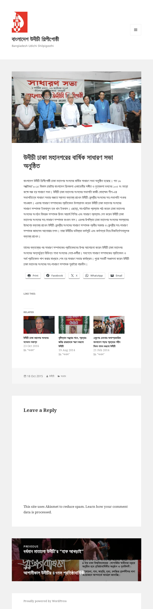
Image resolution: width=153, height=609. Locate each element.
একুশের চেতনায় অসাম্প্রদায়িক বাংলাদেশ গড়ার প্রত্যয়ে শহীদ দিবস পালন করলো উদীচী (107, 342)
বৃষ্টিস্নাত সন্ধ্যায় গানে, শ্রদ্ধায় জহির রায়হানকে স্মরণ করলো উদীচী (72, 342)
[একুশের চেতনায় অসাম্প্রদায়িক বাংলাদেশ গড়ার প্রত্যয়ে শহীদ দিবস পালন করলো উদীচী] (108, 325)
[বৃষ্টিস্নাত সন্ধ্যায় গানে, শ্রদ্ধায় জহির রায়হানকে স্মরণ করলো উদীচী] (74, 325)
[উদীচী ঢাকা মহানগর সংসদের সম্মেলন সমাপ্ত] (39, 325)
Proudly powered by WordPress (45, 601)
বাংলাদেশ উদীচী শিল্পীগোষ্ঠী (35, 39)
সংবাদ (63, 376)
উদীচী (51, 376)
